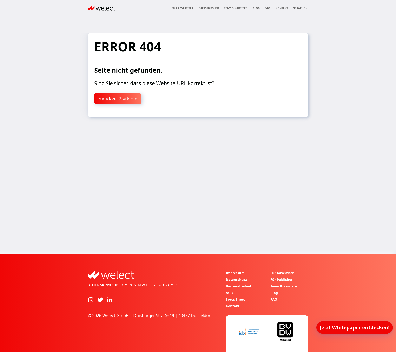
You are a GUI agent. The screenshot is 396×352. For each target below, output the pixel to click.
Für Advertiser (182, 8)
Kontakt (282, 8)
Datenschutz (236, 279)
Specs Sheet (235, 299)
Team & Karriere (235, 8)
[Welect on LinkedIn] (110, 300)
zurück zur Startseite (117, 98)
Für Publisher (208, 8)
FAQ (267, 8)
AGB (229, 293)
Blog (256, 8)
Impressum (235, 273)
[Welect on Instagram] (91, 300)
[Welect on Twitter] (100, 300)
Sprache (300, 8)
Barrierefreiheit (238, 286)
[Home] (101, 8)
